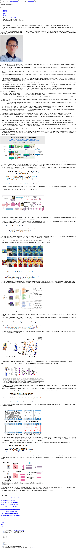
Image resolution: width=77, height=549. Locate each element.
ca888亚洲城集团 (8, 17)
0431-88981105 (31, 1)
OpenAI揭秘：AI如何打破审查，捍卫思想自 (9, 504)
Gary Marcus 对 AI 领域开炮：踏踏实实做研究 (10, 509)
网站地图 (33, 547)
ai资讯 (4, 13)
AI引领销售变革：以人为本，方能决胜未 (9, 506)
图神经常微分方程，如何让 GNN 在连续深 (9, 518)
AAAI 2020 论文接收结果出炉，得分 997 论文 (10, 515)
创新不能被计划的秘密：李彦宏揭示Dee (8, 500)
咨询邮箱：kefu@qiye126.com (18, 530)
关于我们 (5, 11)
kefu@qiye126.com (14, 1)
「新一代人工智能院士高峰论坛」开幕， (9, 511)
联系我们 (5, 15)
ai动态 (4, 14)
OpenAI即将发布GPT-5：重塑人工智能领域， (10, 497)
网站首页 (5, 10)
